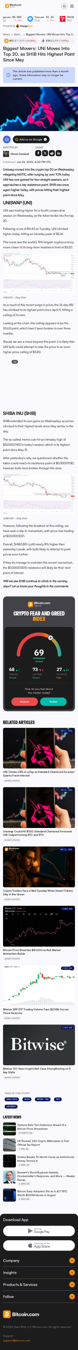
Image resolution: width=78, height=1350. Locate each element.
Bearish (24, 701)
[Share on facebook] (38, 153)
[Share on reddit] (52, 153)
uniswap (11, 1106)
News (6, 34)
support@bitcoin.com (16, 1340)
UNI (58, 1099)
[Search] (64, 6)
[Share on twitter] (45, 153)
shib (27, 1099)
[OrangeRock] (24, 26)
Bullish (53, 701)
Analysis (11, 1099)
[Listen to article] (7, 139)
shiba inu (43, 1099)
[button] (45, 139)
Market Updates (18, 34)
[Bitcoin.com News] (13, 6)
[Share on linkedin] (59, 153)
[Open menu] (72, 6)
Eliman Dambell (20, 153)
